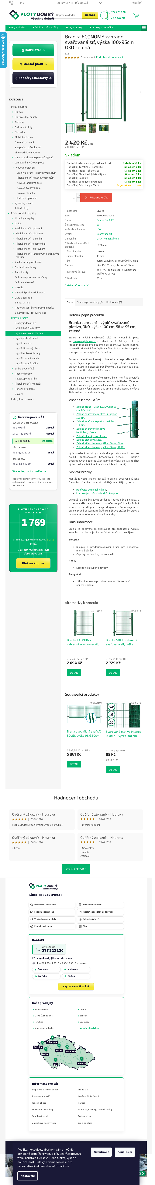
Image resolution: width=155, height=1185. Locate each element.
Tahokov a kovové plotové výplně (34, 157)
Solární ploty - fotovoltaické (30, 313)
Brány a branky (19, 318)
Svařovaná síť (104, 234)
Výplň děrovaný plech (28, 348)
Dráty (18, 223)
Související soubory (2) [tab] (90, 302)
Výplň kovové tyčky (27, 363)
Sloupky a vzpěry (24, 218)
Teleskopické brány (26, 379)
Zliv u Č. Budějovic (44, 1015)
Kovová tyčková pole (29, 188)
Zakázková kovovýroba (44, 1123)
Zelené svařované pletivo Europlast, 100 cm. (96, 416)
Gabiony (19, 122)
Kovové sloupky (26, 193)
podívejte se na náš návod (91, 490)
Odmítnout (101, 1152)
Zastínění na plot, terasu (28, 262)
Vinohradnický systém (27, 153)
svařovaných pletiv (84, 341)
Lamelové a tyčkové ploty (29, 163)
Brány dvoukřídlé (24, 369)
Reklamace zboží (41, 1096)
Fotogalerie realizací (22, 399)
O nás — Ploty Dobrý (88, 1096)
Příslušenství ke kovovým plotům (35, 178)
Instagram (72, 969)
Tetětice (39, 1022)
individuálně (18, 482)
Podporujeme (85, 1116)
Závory (19, 394)
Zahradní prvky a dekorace (30, 293)
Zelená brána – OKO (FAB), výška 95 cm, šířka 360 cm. (96, 408)
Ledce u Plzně (41, 1009)
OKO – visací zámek (108, 239)
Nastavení (28, 1176)
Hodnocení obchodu (76, 797)
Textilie (19, 287)
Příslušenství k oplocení (28, 228)
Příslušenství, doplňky (23, 213)
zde (66, 1166)
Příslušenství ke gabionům (31, 244)
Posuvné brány (23, 374)
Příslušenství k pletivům (29, 234)
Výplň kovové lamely (27, 358)
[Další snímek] (140, 92)
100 (99, 229)
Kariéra (81, 1103)
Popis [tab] (70, 302)
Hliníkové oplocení (26, 198)
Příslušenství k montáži (28, 384)
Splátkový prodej (40, 1116)
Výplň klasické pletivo (28, 328)
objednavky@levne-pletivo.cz (54, 958)
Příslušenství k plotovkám (30, 249)
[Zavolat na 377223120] (14, 3)
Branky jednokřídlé (25, 323)
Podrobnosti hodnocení (109, 57)
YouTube (42, 976)
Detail (74, 764)
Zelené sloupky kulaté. (89, 440)
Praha (83, 1009)
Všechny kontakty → (90, 1028)
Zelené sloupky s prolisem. (91, 436)
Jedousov (84, 1022)
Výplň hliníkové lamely (28, 353)
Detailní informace (75, 285)
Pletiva (19, 112)
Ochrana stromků (24, 282)
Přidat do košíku (98, 197)
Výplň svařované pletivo (29, 333)
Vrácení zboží (39, 1103)
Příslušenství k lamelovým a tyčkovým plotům (37, 255)
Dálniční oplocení (24, 142)
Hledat (90, 15)
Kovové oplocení (25, 168)
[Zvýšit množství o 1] (78, 195)
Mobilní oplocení (24, 137)
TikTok (71, 976)
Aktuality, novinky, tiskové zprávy (95, 1109)
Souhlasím (125, 1152)
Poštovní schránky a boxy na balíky (34, 308)
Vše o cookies (85, 1123)
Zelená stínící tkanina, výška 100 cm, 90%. (99, 443)
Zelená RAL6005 (105, 220)
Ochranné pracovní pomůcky (31, 277)
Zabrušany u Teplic (44, 1028)
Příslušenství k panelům (29, 239)
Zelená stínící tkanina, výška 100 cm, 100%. (100, 447)
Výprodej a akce (24, 203)
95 (98, 225)
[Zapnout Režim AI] (104, 15)
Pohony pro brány (25, 389)
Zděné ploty (22, 208)
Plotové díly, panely (26, 117)
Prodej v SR (83, 1089)
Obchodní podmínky (42, 1109)
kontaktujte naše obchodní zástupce (97, 493)
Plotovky (20, 132)
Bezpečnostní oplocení (28, 147)
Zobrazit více (76, 869)
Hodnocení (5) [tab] (114, 302)
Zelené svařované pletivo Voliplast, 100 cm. (96, 423)
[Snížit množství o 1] (78, 200)
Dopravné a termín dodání (72, 3)
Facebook (43, 969)
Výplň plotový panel (27, 338)
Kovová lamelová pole (29, 183)
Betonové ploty (24, 127)
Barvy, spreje (22, 303)
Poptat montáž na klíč (76, 986)
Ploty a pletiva (19, 107)
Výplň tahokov (24, 343)
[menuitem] (17, 28)
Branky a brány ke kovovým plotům (36, 173)
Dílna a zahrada (23, 298)
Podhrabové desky (25, 267)
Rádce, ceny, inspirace (45, 895)
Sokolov (83, 1015)
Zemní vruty (21, 272)
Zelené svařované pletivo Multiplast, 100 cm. (90, 430)
